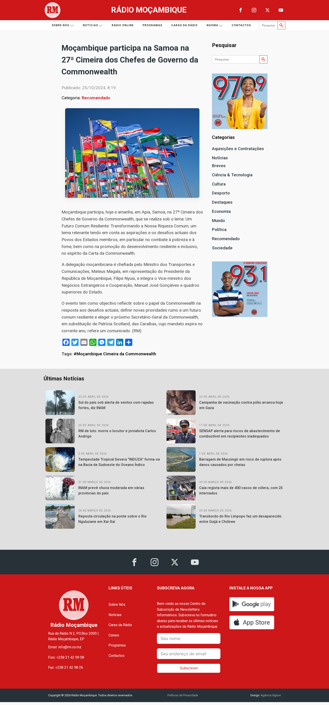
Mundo (218, 220)
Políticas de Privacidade (182, 695)
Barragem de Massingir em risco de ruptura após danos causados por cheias (240, 462)
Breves (219, 165)
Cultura (219, 184)
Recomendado (96, 97)
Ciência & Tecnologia (232, 174)
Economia (221, 211)
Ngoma (212, 25)
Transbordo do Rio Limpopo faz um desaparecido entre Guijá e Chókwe (240, 519)
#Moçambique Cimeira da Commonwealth (115, 353)
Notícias (90, 25)
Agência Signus (270, 695)
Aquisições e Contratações (238, 148)
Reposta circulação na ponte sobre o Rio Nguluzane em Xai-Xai (112, 519)
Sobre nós (60, 25)
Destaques (222, 202)
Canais (114, 635)
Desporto (221, 193)
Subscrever (189, 668)
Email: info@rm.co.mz (64, 647)
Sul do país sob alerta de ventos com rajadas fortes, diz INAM (116, 405)
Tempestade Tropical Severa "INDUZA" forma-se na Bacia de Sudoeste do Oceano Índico (119, 462)
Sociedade (222, 247)
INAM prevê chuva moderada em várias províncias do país (111, 490)
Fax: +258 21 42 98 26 (65, 667)
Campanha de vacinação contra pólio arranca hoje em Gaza (241, 405)
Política (219, 229)
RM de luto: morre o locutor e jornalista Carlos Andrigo (117, 433)
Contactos (241, 25)
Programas (152, 25)
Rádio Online (123, 25)
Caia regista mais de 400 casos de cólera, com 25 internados (241, 490)
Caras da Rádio (184, 25)
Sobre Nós (117, 604)
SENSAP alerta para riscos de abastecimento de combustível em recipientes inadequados (239, 433)
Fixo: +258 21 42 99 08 (66, 657)
